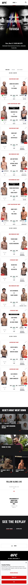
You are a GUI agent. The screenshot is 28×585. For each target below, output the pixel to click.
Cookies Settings (14, 572)
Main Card (7, 69)
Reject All (14, 577)
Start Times (9, 528)
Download (19, 528)
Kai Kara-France (14, 322)
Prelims (13, 69)
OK (14, 581)
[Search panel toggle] (25, 2)
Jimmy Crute (14, 209)
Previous (2, 27)
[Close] (26, 562)
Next (26, 27)
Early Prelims (19, 69)
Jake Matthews (14, 159)
